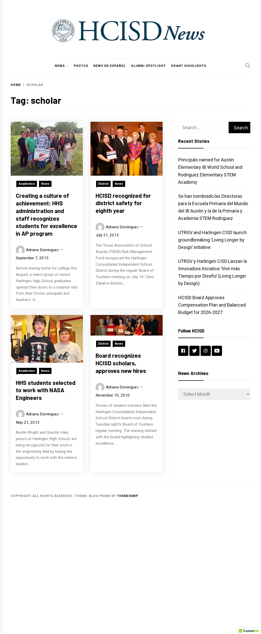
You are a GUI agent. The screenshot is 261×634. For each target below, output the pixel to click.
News (60, 66)
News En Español (109, 66)
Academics (26, 184)
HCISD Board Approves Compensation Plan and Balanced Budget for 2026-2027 (212, 305)
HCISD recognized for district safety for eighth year (123, 203)
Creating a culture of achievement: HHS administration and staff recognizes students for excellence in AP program (46, 214)
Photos (81, 66)
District (103, 184)
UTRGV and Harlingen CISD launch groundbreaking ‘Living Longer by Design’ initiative (212, 240)
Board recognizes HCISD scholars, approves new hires (121, 363)
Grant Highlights (188, 66)
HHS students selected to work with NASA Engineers (45, 390)
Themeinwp (127, 496)
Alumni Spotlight (148, 66)
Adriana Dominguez (42, 250)
